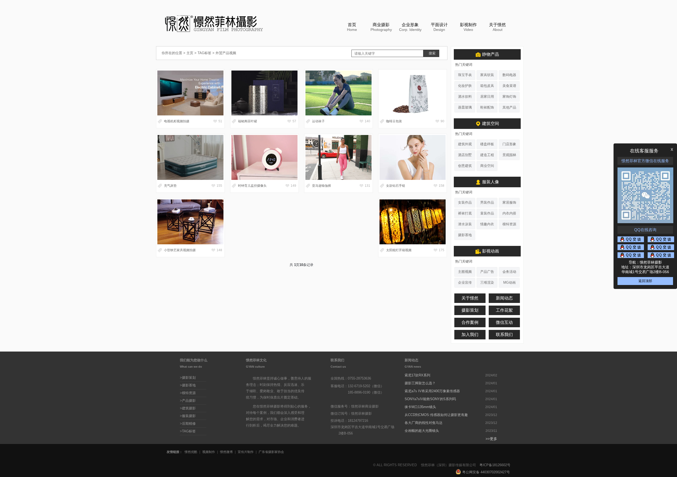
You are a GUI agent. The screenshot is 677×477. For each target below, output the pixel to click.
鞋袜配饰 (487, 107)
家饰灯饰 (509, 97)
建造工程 (487, 155)
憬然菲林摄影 (361, 413)
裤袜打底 (465, 213)
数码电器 (509, 75)
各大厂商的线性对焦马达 (423, 423)
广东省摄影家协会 (271, 452)
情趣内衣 (487, 224)
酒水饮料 (465, 97)
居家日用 (487, 97)
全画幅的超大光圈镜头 (422, 431)
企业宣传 (465, 282)
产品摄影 (189, 401)
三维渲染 (487, 282)
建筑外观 (465, 144)
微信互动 (504, 322)
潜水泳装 (465, 224)
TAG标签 (204, 53)
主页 (189, 53)
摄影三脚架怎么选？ (420, 383)
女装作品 (465, 202)
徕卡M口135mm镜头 (420, 407)
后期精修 (189, 423)
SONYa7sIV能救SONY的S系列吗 (430, 399)
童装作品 (487, 213)
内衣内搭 (509, 213)
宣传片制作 (246, 452)
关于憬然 (469, 298)
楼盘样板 (487, 144)
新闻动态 (504, 298)
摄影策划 (469, 310)
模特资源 (509, 224)
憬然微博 (226, 452)
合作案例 (469, 322)
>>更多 (491, 439)
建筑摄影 (189, 408)
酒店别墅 (465, 155)
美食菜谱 (509, 86)
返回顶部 (645, 281)
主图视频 (465, 272)
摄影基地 (465, 235)
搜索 (432, 53)
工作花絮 (504, 310)
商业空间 (487, 166)
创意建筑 (465, 166)
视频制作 (208, 452)
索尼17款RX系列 (417, 375)
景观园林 (509, 155)
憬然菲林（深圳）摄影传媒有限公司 (448, 465)
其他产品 (509, 107)
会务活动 (509, 272)
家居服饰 (509, 202)
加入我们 (469, 334)
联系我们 (504, 334)
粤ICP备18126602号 (494, 465)
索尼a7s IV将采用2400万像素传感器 (432, 391)
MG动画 (509, 282)
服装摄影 (189, 416)
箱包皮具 (487, 86)
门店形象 (509, 144)
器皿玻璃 (465, 107)
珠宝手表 (465, 75)
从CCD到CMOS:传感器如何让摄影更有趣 (436, 415)
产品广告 (487, 272)
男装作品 (487, 202)
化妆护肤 (465, 86)
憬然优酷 (191, 452)
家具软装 (487, 75)
